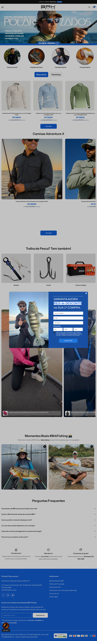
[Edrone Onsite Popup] (48, 320)
